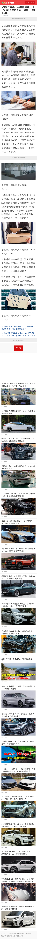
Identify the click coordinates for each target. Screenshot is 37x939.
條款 (15, 936)
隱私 (18, 936)
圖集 (32, 2)
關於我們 (4, 936)
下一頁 (18, 348)
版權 (22, 936)
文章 (27, 2)
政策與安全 (10, 936)
